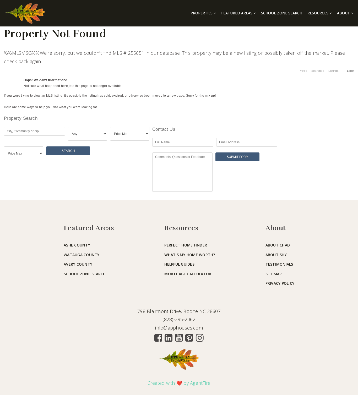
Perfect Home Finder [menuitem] (185, 245)
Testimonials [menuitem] (279, 264)
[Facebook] (158, 337)
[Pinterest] (189, 337)
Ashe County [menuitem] (77, 245)
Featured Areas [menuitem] (237, 12)
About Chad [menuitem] (277, 245)
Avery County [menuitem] (78, 264)
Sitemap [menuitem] (273, 273)
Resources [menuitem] (318, 12)
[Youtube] (179, 337)
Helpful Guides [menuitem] (179, 264)
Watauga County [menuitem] (82, 254)
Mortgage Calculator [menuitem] (187, 273)
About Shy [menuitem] (276, 254)
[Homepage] (25, 13)
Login (350, 70)
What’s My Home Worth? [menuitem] (189, 254)
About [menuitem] (344, 12)
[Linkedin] (168, 337)
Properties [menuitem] (202, 12)
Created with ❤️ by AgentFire (179, 383)
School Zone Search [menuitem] (281, 12)
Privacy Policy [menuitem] (280, 283)
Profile (303, 70)
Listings (333, 70)
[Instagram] (200, 337)
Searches (317, 70)
